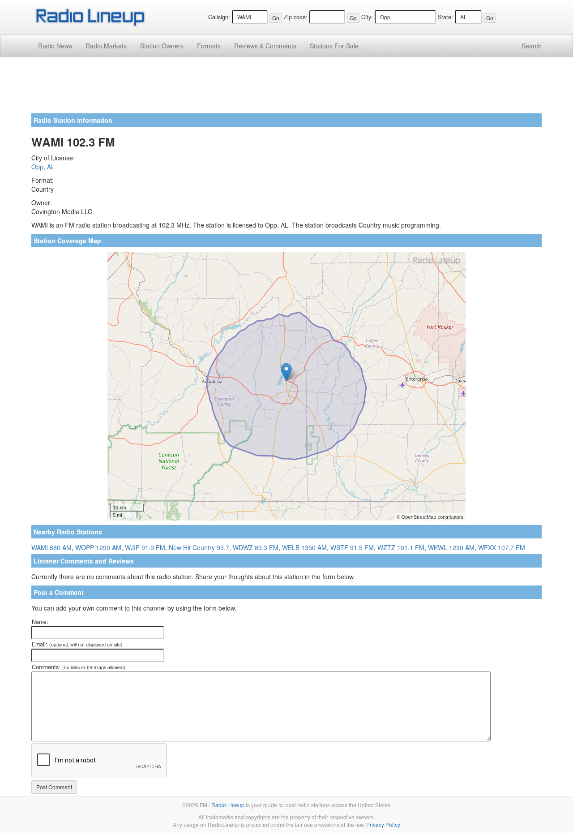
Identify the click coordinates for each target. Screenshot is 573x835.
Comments (265, 45)
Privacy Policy (383, 824)
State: (445, 17)
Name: (40, 622)
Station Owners (162, 45)
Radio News (55, 45)
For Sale (334, 45)
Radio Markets (106, 45)
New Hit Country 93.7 (199, 547)
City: (367, 17)
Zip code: (296, 17)
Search (532, 45)
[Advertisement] (286, 89)
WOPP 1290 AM (98, 547)
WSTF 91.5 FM (352, 547)
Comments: (78, 667)
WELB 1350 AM (304, 547)
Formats (209, 45)
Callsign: (219, 17)
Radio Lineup (227, 805)
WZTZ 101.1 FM (400, 547)
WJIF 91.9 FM (145, 547)
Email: (77, 644)
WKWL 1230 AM (451, 547)
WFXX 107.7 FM (501, 547)
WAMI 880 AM (51, 547)
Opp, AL (43, 166)
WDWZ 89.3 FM (255, 547)
